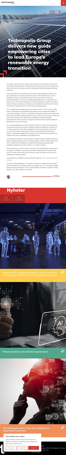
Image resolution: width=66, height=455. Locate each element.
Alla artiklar (6, 200)
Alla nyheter (18, 200)
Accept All (33, 448)
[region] (22, 443)
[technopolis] (8, 3)
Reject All (22, 448)
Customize (11, 448)
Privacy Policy (36, 452)
